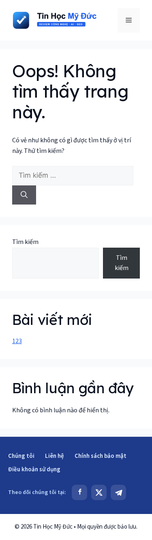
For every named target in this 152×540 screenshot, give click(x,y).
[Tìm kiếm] (24, 195)
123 (17, 341)
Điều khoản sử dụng (34, 469)
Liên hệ (54, 456)
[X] (99, 492)
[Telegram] (118, 492)
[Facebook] (79, 492)
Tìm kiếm (25, 241)
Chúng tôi (21, 456)
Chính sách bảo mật (100, 456)
